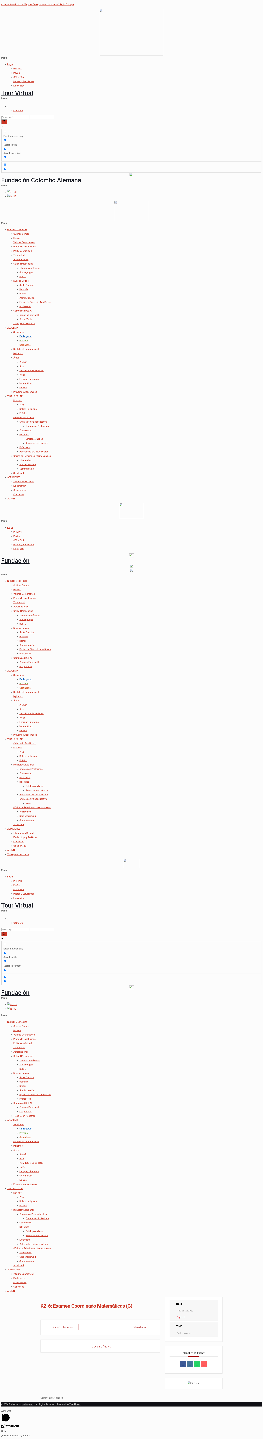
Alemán (23, 362)
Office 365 (18, 77)
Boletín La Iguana (28, 409)
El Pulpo (23, 413)
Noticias (17, 400)
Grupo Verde (25, 319)
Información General (29, 268)
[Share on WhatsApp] (197, 1364)
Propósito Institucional (24, 246)
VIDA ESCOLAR (15, 396)
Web (21, 404)
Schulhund (18, 473)
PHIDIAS (17, 68)
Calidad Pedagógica (23, 263)
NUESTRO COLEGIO (17, 229)
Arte (21, 366)
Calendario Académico (24, 743)
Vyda (28, 803)
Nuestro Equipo (21, 280)
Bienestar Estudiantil (23, 417)
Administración (27, 298)
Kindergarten (19, 485)
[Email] (204, 1364)
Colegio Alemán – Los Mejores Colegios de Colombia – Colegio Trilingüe (37, 4)
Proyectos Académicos (25, 392)
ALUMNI (11, 498)
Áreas (16, 357)
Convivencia (25, 430)
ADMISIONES (13, 477)
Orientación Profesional (37, 426)
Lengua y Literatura (29, 379)
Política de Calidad (22, 251)
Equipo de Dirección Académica (35, 302)
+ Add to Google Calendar (62, 1327)
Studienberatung (27, 464)
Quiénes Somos (21, 233)
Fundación (15, 560)
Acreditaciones (20, 259)
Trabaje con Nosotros (24, 323)
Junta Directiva (26, 285)
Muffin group (28, 1404)
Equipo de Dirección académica (35, 649)
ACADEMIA (12, 327)
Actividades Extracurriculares (33, 451)
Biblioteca (24, 434)
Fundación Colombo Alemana (41, 180)
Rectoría (23, 289)
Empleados (19, 85)
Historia (17, 238)
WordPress (75, 1404)
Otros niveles (19, 490)
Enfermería (24, 447)
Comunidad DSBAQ (23, 310)
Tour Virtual (17, 93)
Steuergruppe (26, 272)
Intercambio (25, 460)
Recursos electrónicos (37, 443)
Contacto (18, 110)
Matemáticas (26, 383)
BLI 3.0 (22, 276)
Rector (22, 293)
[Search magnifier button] (4, 121)
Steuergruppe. (26, 619)
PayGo (16, 73)
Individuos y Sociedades (31, 370)
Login (10, 64)
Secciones (18, 332)
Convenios (18, 494)
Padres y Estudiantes (23, 81)
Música (23, 387)
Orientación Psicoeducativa (33, 421)
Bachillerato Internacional (26, 349)
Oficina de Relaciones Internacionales (32, 456)
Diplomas (18, 353)
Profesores (25, 306)
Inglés (22, 374)
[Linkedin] (190, 1364)
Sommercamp (26, 468)
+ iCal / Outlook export (140, 1327)
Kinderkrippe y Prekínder (25, 837)
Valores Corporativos (24, 242)
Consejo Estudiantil (29, 315)
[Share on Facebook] (183, 1364)
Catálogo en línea (34, 439)
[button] (131, 58)
